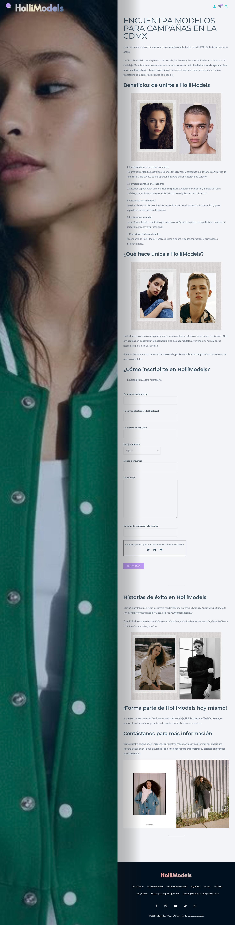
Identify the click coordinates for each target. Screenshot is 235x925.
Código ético (142, 893)
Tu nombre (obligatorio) (135, 394)
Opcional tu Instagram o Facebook (140, 526)
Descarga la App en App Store (165, 893)
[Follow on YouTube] (176, 905)
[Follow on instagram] (166, 905)
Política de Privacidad (177, 886)
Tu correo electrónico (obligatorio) (141, 411)
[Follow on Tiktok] (186, 905)
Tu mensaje (129, 477)
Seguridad (195, 886)
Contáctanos (138, 886)
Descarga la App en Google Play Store (201, 893)
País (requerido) (131, 444)
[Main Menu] (9, 7)
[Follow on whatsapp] (195, 905)
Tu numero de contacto (135, 427)
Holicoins (218, 886)
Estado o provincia (132, 461)
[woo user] (214, 6)
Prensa (207, 886)
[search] (226, 6)
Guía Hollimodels (155, 886)
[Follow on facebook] (157, 905)
